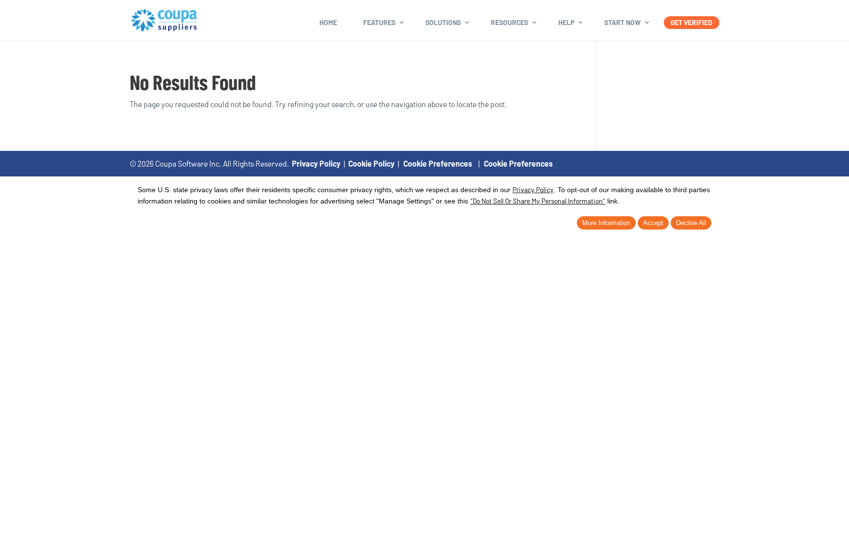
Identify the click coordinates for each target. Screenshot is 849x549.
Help (566, 22)
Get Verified (691, 22)
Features (379, 22)
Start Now (622, 22)
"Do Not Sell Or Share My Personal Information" (537, 201)
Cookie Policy (371, 163)
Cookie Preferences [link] (437, 163)
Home (328, 22)
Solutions (443, 22)
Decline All (691, 223)
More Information (606, 223)
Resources (509, 22)
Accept (653, 223)
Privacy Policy (316, 163)
